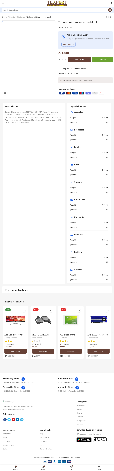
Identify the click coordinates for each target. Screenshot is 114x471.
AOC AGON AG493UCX (13, 335)
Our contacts (7, 441)
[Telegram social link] (77, 73)
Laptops (79, 409)
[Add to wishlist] (23, 311)
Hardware (79, 413)
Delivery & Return (9, 445)
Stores (5, 437)
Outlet (5, 449)
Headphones (81, 420)
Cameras (79, 417)
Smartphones (81, 405)
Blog (41, 434)
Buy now (103, 59)
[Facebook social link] (66, 73)
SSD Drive (63, 338)
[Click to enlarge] (5, 93)
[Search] (110, 10)
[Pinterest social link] (71, 73)
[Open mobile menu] (3, 3)
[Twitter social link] (68, 73)
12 (107, 122)
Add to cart (79, 59)
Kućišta (12, 17)
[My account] (111, 3)
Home (4, 17)
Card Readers (37, 338)
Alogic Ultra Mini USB (41, 335)
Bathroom (80, 424)
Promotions (7, 434)
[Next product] (111, 17)
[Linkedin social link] (74, 73)
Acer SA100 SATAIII (68, 335)
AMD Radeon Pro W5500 (98, 335)
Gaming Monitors (10, 338)
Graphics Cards (93, 338)
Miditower (21, 17)
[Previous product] (106, 17)
